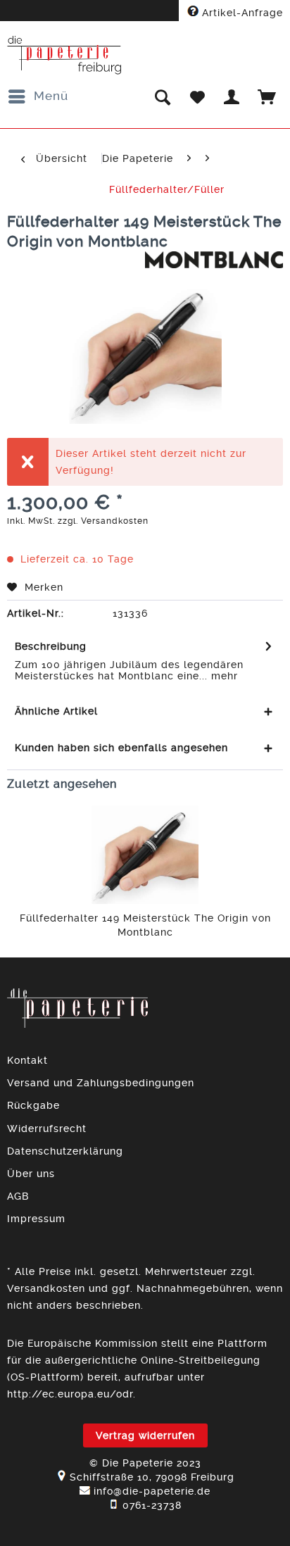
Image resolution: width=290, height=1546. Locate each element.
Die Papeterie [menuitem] (137, 158)
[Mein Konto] (232, 96)
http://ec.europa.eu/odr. (71, 1394)
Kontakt (27, 1060)
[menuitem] (37, 96)
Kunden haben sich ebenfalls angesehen (121, 747)
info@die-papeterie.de (152, 1491)
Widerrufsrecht (47, 1128)
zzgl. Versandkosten (103, 521)
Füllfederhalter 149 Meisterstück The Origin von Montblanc (145, 925)
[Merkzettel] (197, 96)
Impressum (36, 1218)
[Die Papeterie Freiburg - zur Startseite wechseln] (64, 55)
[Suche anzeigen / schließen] (162, 96)
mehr (223, 675)
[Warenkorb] (267, 96)
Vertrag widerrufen (145, 1435)
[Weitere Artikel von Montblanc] (214, 263)
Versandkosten (46, 1288)
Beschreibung (51, 646)
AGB (18, 1196)
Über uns (31, 1173)
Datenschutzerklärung (65, 1151)
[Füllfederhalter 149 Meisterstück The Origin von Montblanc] (145, 854)
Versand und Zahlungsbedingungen (100, 1082)
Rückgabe (33, 1105)
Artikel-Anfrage (240, 12)
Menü (51, 96)
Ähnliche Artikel (56, 711)
